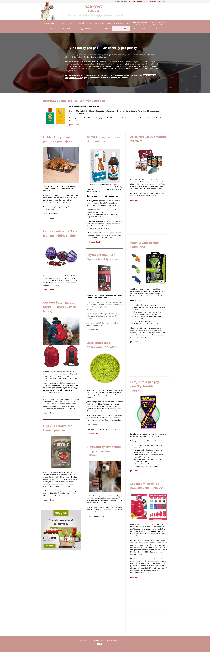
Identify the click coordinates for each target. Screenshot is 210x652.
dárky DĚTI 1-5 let (67, 23)
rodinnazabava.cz (129, 1)
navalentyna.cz (139, 1)
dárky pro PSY (121, 29)
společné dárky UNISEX (121, 23)
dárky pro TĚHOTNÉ (85, 29)
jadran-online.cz (163, 1)
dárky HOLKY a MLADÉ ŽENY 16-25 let (139, 23)
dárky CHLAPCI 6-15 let (103, 23)
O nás (99, 644)
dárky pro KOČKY (139, 29)
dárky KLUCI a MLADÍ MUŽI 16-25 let (158, 23)
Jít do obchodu (74, 125)
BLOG (158, 29)
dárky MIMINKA (48, 23)
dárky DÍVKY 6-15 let (85, 23)
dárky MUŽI (48, 29)
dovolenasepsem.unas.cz (151, 1)
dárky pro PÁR (103, 29)
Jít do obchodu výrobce (95, 242)
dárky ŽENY (66, 29)
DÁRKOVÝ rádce (94, 8)
